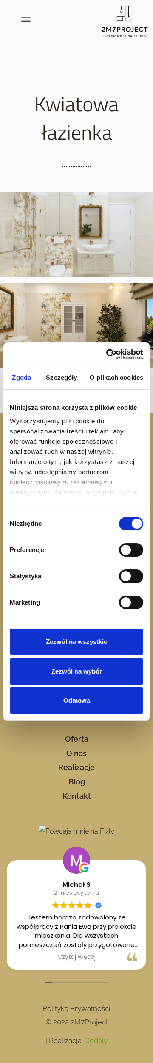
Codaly (96, 1040)
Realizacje (76, 767)
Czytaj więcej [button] (76, 957)
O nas (76, 753)
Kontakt (76, 796)
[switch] (131, 550)
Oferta (76, 738)
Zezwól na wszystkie (76, 641)
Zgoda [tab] (21, 377)
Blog (76, 781)
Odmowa (76, 700)
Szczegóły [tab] (61, 377)
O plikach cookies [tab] (116, 377)
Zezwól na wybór (76, 671)
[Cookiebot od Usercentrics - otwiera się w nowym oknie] (108, 354)
